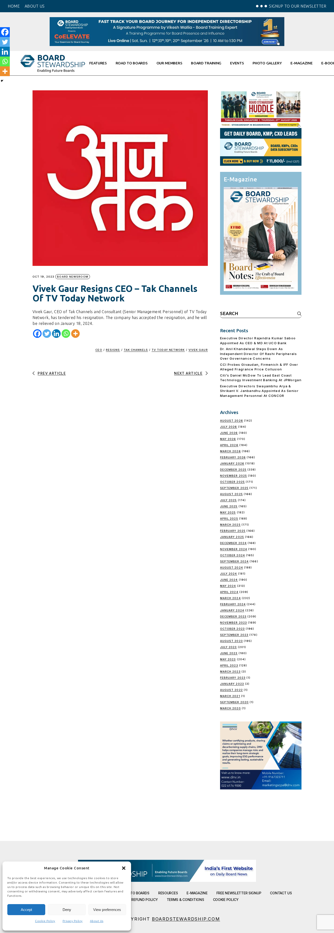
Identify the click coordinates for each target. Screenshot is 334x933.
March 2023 (230, 671)
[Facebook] (37, 333)
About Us (96, 920)
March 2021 (230, 696)
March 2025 (230, 524)
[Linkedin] (56, 333)
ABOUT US (35, 6)
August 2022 (231, 690)
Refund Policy (144, 900)
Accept (26, 910)
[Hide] (2, 81)
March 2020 (230, 708)
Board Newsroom (72, 276)
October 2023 (232, 628)
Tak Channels (136, 350)
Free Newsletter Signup (238, 893)
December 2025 (233, 469)
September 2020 (234, 702)
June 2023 (229, 653)
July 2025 (228, 500)
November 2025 (233, 475)
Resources (168, 893)
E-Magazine (197, 893)
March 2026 (230, 451)
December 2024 (233, 543)
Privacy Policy (73, 920)
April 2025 (229, 518)
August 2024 (231, 567)
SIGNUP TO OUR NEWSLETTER (297, 6)
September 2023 (234, 635)
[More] (75, 333)
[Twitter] (47, 333)
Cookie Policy (45, 920)
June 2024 (229, 579)
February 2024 (233, 604)
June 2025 (229, 506)
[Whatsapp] (66, 333)
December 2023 (233, 616)
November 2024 (233, 549)
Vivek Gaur (198, 350)
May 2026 (228, 439)
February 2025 (232, 530)
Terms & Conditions (185, 900)
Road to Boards (134, 893)
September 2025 (234, 488)
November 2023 (233, 622)
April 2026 (229, 445)
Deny (67, 910)
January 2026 (232, 463)
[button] (123, 868)
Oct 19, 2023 (43, 276)
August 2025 (231, 494)
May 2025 (228, 512)
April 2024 (229, 592)
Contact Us (281, 893)
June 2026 (229, 433)
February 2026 (233, 457)
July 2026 (228, 426)
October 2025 (232, 482)
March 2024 (230, 598)
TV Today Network (168, 350)
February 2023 (232, 677)
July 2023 (228, 647)
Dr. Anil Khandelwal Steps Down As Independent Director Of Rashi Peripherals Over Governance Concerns (258, 353)
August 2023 (231, 641)
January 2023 (232, 683)
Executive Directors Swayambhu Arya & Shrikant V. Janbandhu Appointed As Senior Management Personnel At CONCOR (259, 391)
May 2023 (228, 659)
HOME (14, 6)
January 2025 (232, 537)
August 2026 (231, 420)
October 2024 (232, 555)
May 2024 (228, 586)
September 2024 (234, 561)
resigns (113, 350)
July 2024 (228, 573)
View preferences (107, 910)
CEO (98, 350)
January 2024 (232, 610)
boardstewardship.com (186, 918)
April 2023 (229, 665)
